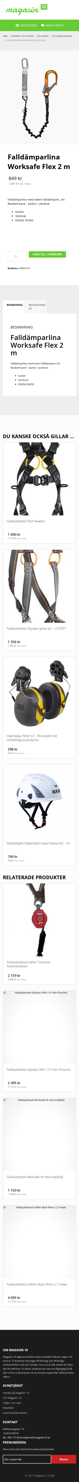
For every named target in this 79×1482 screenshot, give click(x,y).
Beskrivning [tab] (15, 305)
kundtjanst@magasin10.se (35, 1437)
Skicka (63, 1459)
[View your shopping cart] (72, 9)
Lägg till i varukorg (47, 254)
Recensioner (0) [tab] (37, 306)
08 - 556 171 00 (11, 1437)
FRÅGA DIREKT (55, 25)
